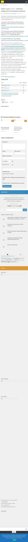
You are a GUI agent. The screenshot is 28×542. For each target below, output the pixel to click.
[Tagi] (7, 254)
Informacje (4, 5)
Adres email (17, 151)
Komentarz (5, 141)
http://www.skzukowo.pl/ (9, 76)
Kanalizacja (16, 258)
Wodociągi (5, 261)
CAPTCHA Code (6, 171)
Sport (16, 260)
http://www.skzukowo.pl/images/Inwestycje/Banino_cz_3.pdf (14, 40)
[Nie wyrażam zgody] (26, 537)
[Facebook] (26, 192)
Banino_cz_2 (6, 87)
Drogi (8, 258)
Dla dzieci (4, 258)
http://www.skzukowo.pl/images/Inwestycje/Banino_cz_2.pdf (14, 36)
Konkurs (22, 258)
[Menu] (26, 1)
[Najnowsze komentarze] (20, 254)
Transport (22, 260)
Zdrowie (13, 262)
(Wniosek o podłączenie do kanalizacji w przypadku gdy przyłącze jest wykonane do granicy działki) (13, 48)
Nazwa (4, 151)
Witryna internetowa (7, 155)
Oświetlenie (8, 260)
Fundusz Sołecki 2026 (12, 244)
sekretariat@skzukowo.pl (16, 51)
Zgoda (14, 540)
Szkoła (20, 260)
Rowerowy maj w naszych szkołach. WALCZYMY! (18, 129)
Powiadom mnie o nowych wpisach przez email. (13, 183)
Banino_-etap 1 (7, 85)
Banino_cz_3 (6, 90)
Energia (12, 258)
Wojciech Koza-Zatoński (10, 13)
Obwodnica (3, 260)
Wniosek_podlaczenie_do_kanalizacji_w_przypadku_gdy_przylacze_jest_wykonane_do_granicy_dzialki (10, 94)
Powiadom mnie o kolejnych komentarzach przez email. (13, 178)
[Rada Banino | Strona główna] (3, 2)
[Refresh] (12, 164)
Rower (13, 260)
